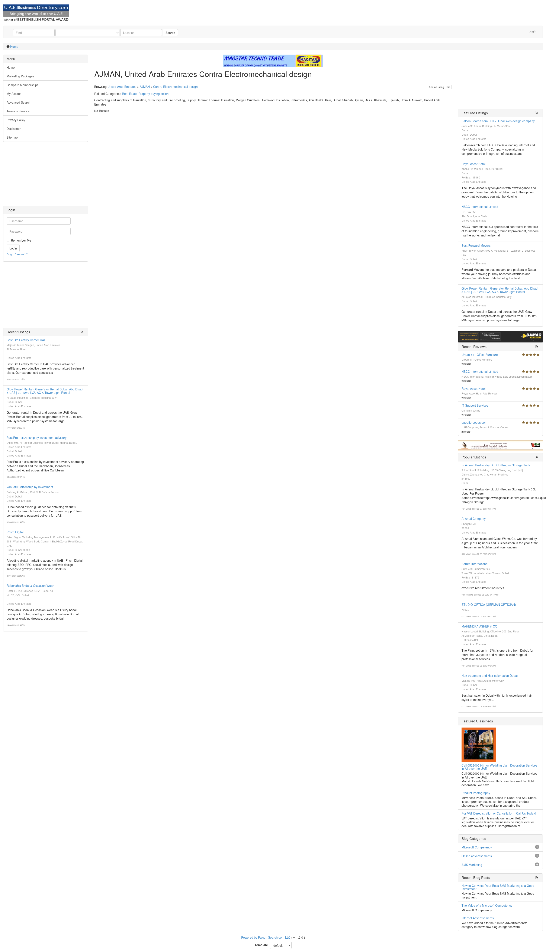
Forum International (475, 564)
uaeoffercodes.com (474, 422)
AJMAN (145, 86)
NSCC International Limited (480, 206)
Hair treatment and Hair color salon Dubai (490, 675)
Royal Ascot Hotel (473, 164)
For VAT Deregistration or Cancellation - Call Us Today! (499, 813)
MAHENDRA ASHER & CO (479, 626)
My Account (14, 93)
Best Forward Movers (476, 245)
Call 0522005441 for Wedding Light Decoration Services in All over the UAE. (499, 767)
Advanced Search (18, 102)
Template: (262, 945)
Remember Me (21, 240)
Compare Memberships (22, 85)
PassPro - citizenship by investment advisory (37, 437)
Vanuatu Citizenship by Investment (30, 487)
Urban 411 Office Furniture (480, 354)
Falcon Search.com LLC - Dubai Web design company (498, 121)
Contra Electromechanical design (175, 86)
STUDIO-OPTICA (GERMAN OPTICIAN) (489, 604)
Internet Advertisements (478, 918)
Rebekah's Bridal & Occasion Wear (30, 585)
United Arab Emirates (121, 86)
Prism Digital (15, 532)
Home (14, 46)
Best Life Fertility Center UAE (26, 340)
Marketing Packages (20, 76)
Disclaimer (14, 128)
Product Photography (476, 793)
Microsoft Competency (477, 847)
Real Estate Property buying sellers (145, 93)
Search (170, 32)
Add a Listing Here (439, 87)
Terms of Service (18, 111)
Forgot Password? (17, 254)
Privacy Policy (16, 120)
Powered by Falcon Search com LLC (265, 937)
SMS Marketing (472, 865)
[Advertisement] (45, 176)
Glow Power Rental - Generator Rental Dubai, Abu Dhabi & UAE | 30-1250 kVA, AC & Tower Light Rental (45, 390)
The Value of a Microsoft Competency (487, 905)
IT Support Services (475, 405)
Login (532, 31)
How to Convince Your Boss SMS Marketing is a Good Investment (498, 887)
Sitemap (12, 137)
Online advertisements (477, 856)
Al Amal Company (474, 518)
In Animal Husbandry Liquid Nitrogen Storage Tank (496, 465)
